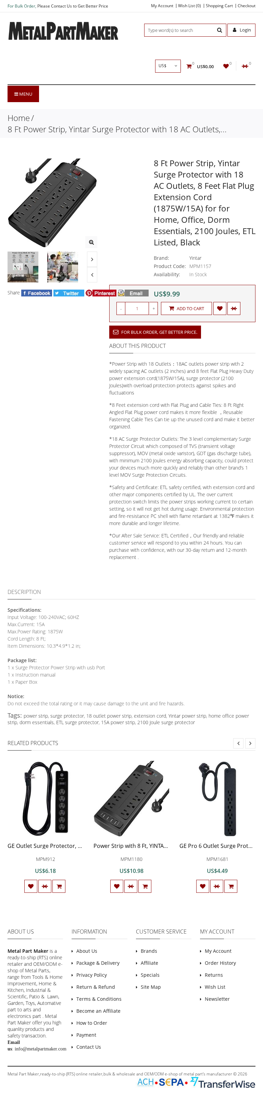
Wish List (215, 987)
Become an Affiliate (98, 1011)
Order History (220, 963)
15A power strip (118, 722)
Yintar (195, 258)
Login (245, 30)
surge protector (67, 716)
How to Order (91, 1023)
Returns (214, 975)
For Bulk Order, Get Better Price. (158, 332)
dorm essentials (37, 722)
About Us (86, 951)
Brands (149, 951)
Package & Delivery (98, 963)
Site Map (151, 987)
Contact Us (88, 1047)
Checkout (246, 6)
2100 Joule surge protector (166, 722)
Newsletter (217, 999)
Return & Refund (95, 987)
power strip (36, 716)
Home (19, 117)
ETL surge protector (77, 722)
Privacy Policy (91, 975)
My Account (162, 6)
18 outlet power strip (109, 716)
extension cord (150, 716)
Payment (86, 1035)
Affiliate (149, 963)
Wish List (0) (189, 6)
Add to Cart (190, 308)
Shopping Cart (219, 6)
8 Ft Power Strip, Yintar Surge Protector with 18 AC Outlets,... (117, 129)
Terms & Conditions (99, 999)
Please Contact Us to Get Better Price (72, 6)
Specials (150, 975)
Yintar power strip (187, 716)
